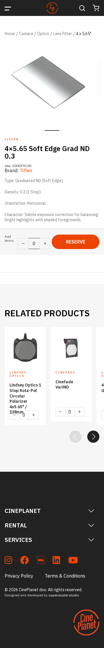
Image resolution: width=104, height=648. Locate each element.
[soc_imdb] (40, 561)
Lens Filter (62, 33)
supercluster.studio (64, 595)
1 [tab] (52, 130)
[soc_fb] (24, 561)
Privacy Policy (19, 576)
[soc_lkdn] (56, 561)
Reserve (75, 242)
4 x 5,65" (83, 33)
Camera (26, 33)
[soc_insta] (8, 561)
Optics (43, 33)
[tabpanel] (52, 83)
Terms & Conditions (65, 576)
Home (10, 33)
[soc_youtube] (73, 561)
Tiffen (26, 170)
